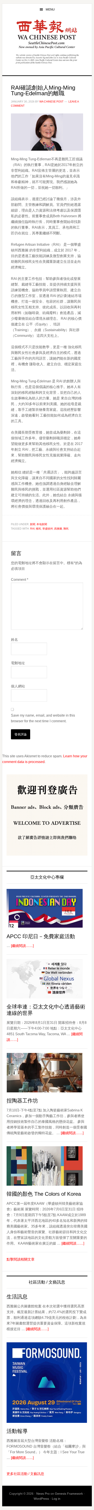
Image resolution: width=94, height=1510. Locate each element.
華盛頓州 (47, 528)
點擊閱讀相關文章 (21, 1259)
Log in (56, 1498)
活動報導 (17, 1431)
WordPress (41, 1498)
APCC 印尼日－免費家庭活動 (41, 936)
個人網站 (18, 686)
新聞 (32, 524)
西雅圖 (58, 528)
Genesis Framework (69, 1493)
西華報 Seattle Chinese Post (47, 34)
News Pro (43, 1493)
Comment (19, 579)
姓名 (14, 639)
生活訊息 (17, 1297)
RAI (32, 528)
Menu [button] (50, 9)
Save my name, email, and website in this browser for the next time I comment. (43, 718)
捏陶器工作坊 (22, 1101)
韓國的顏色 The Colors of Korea (44, 1194)
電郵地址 (18, 663)
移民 (38, 528)
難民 (66, 528)
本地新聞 (42, 524)
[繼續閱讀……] (22, 946)
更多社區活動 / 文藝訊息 (25, 1474)
